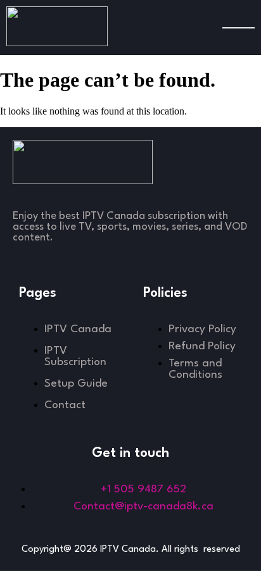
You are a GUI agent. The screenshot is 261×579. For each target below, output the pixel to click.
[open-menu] (238, 27)
